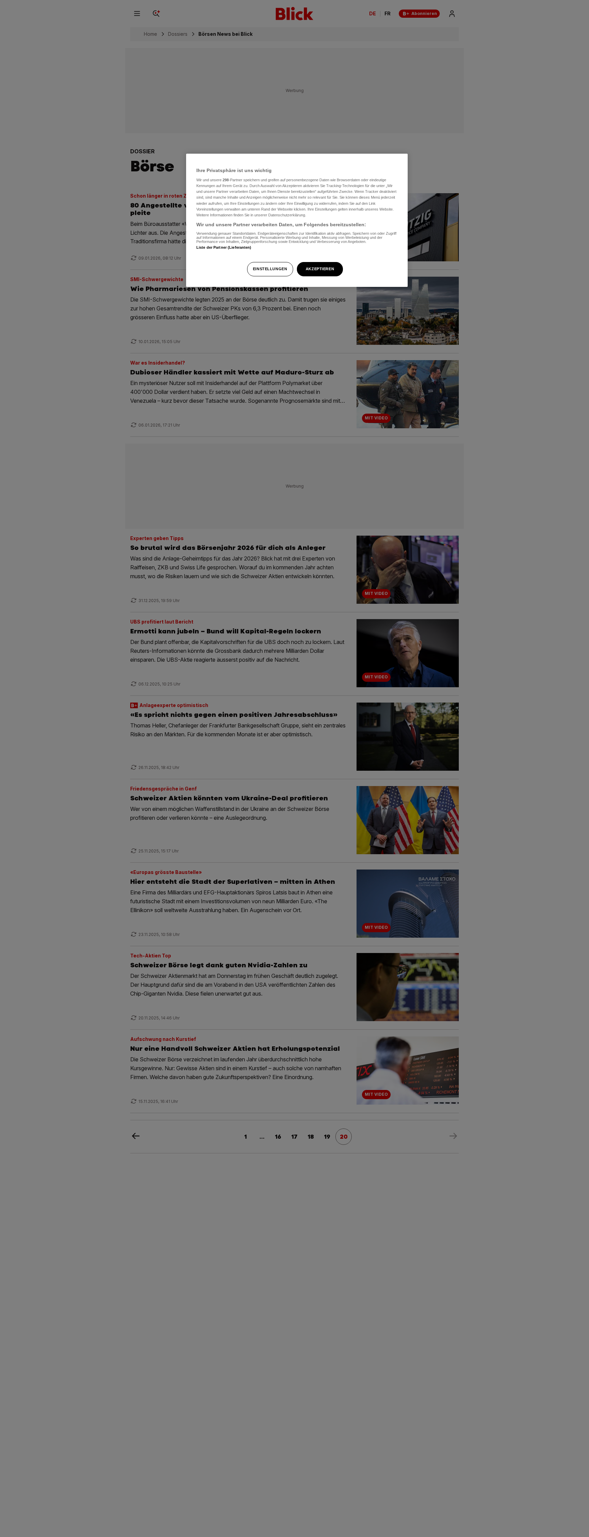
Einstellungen (270, 269)
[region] (297, 220)
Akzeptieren (320, 269)
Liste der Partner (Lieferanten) (224, 248)
